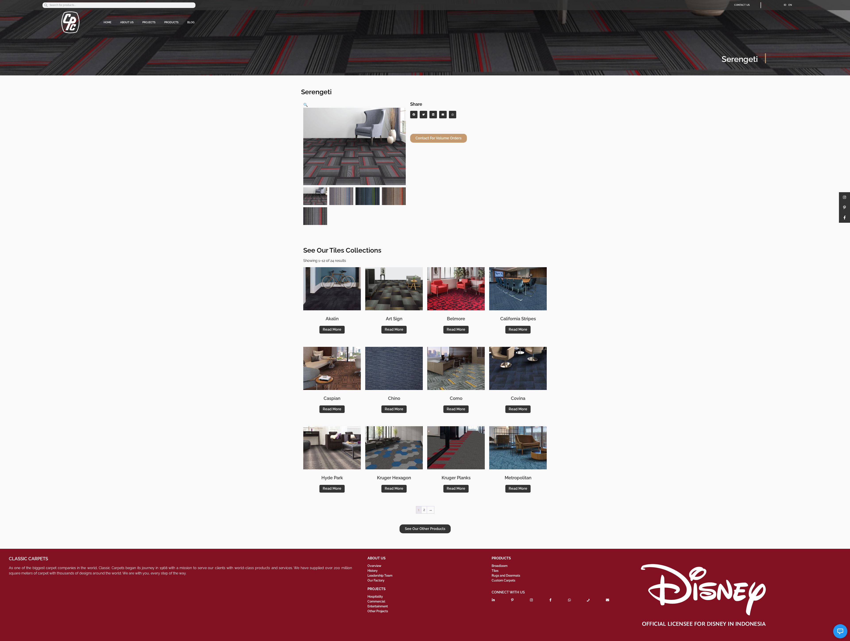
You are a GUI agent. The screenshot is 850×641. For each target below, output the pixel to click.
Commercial (376, 601)
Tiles (495, 570)
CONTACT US (742, 5)
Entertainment (377, 606)
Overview (374, 566)
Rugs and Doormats (506, 575)
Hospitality (375, 596)
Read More (332, 329)
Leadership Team (379, 575)
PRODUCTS (171, 22)
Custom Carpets (503, 580)
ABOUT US (126, 22)
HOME (107, 22)
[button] (305, 105)
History (372, 570)
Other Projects (377, 611)
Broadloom (500, 566)
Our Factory (375, 580)
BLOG (191, 22)
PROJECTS (148, 22)
